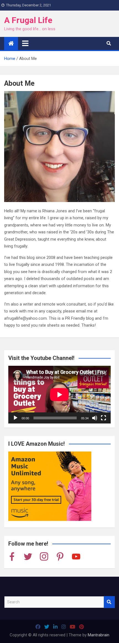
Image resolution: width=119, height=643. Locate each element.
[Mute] (94, 418)
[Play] (15, 418)
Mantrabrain (98, 634)
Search (109, 602)
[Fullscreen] (103, 418)
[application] (59, 394)
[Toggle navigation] (25, 43)
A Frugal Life (28, 20)
